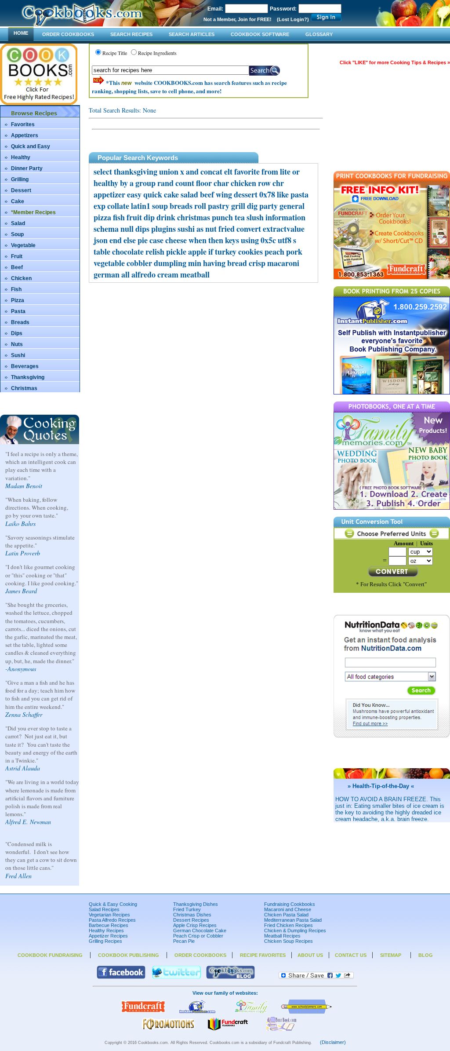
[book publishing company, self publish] (197, 1012)
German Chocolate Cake (199, 930)
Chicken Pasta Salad (286, 914)
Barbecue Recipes (108, 925)
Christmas (24, 388)
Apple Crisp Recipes (195, 925)
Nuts (17, 344)
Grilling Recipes (105, 941)
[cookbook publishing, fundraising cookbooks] (143, 1012)
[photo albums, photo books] (251, 1012)
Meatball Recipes (282, 935)
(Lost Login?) (293, 19)
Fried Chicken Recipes (288, 925)
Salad (18, 223)
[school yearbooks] (227, 1029)
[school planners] (306, 1012)
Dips (16, 333)
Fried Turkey (187, 909)
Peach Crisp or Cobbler (198, 935)
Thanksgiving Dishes (195, 904)
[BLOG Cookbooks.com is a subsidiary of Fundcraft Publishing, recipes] (230, 977)
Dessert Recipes (191, 920)
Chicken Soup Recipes (288, 941)
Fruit (16, 256)
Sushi (18, 355)
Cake (17, 201)
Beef (17, 267)
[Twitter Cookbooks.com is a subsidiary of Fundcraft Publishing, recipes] (176, 977)
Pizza (17, 300)
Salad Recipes (104, 909)
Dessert (21, 190)
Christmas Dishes (192, 914)
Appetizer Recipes (108, 935)
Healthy (20, 157)
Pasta (18, 311)
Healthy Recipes (106, 930)
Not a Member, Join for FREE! (237, 19)
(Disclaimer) (333, 1042)
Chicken (21, 278)
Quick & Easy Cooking (113, 904)
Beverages (25, 366)
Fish (16, 289)
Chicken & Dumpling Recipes (295, 930)
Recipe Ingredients (157, 52)
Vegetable (23, 245)
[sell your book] (281, 1029)
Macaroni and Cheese (287, 909)
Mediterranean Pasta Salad (293, 920)
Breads (20, 322)
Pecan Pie (184, 941)
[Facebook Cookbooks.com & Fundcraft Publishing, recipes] (121, 977)
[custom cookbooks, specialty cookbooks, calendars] (168, 1029)
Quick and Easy (30, 146)
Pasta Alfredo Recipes (112, 920)
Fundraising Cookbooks (289, 904)
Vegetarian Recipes (109, 914)
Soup (17, 234)
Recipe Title (114, 52)
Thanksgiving (27, 377)
